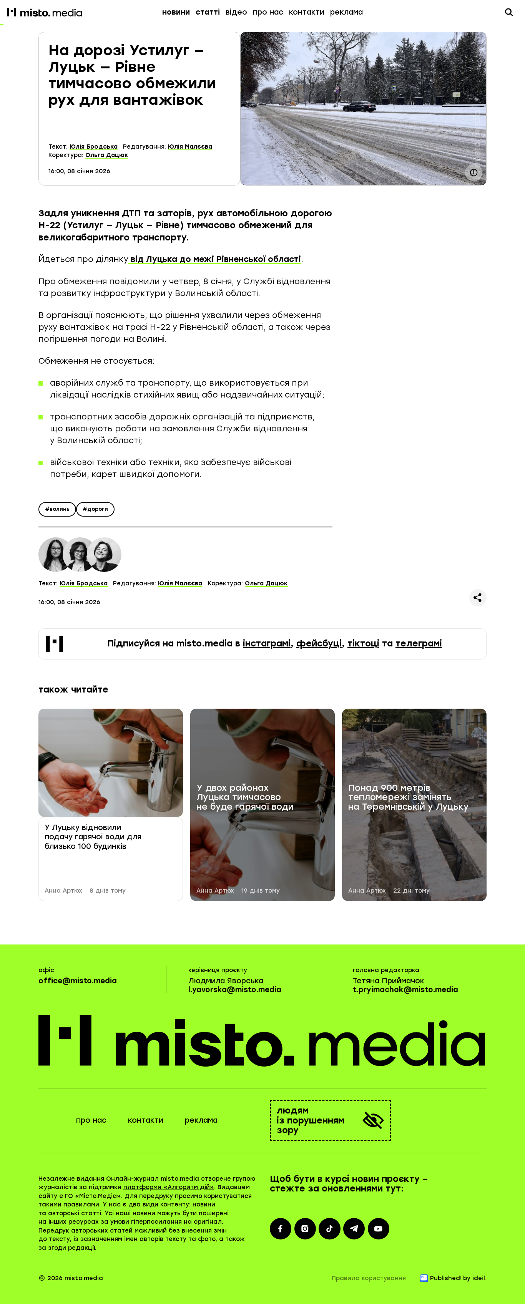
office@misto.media (77, 980)
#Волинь (57, 509)
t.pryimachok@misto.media (405, 989)
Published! (446, 1278)
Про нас (268, 12)
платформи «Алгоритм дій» (168, 1187)
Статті (208, 12)
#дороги (95, 509)
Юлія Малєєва (190, 146)
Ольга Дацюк (106, 155)
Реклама (346, 12)
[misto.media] (262, 1040)
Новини (176, 12)
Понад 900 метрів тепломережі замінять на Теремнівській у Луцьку (408, 798)
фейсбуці (319, 643)
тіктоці (363, 643)
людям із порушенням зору (310, 1120)
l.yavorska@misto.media (234, 989)
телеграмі (418, 643)
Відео (236, 12)
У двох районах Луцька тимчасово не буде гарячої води (245, 798)
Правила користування (369, 1278)
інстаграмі (267, 643)
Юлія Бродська (94, 146)
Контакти (306, 12)
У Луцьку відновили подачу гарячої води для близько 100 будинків (93, 837)
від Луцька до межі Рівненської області (214, 259)
